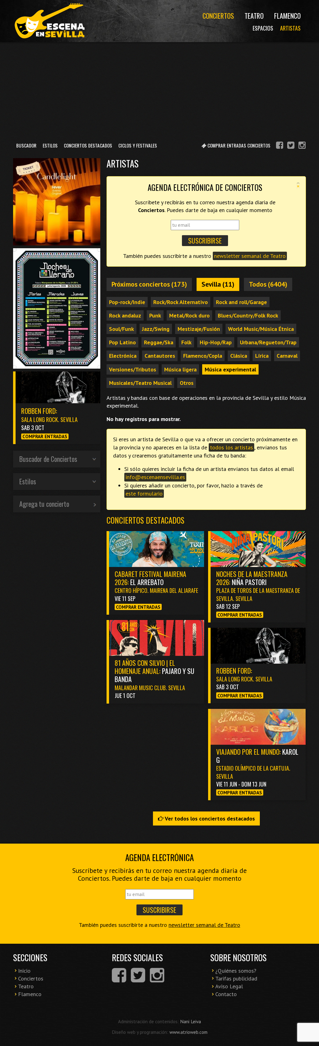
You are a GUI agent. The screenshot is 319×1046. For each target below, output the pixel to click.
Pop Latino (122, 342)
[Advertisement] (159, 90)
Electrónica (122, 355)
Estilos (50, 145)
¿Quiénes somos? (235, 970)
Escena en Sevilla (49, 21)
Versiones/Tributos (132, 369)
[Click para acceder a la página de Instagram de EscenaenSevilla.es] (302, 146)
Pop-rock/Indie (127, 302)
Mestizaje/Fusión (199, 328)
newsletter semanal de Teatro (250, 255)
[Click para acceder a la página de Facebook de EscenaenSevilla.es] (279, 146)
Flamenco (287, 16)
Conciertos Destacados (88, 145)
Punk (155, 315)
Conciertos (218, 16)
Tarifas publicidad (236, 978)
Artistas (290, 28)
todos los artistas (231, 447)
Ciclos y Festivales (137, 145)
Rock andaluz (125, 315)
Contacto (226, 994)
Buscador (26, 145)
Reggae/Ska (158, 342)
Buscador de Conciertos (48, 459)
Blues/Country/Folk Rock (248, 315)
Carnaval (287, 355)
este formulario (144, 493)
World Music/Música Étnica (261, 328)
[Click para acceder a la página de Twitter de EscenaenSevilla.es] (290, 146)
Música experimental (230, 369)
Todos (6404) (268, 284)
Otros (186, 382)
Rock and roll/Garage (241, 302)
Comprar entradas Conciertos (238, 145)
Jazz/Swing (155, 328)
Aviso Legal (229, 986)
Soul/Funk (121, 328)
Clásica (238, 355)
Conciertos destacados (145, 520)
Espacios (263, 28)
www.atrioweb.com (188, 1032)
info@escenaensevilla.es (155, 477)
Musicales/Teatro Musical (140, 382)
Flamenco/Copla (202, 355)
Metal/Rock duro (189, 315)
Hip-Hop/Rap (216, 342)
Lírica (262, 355)
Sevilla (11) (218, 284)
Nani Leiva (190, 1021)
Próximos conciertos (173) (149, 284)
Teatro (254, 16)
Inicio (24, 970)
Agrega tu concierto (44, 504)
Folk (186, 342)
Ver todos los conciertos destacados (209, 818)
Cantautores (160, 355)
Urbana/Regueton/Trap (268, 342)
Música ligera (180, 369)
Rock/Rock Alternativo (180, 302)
